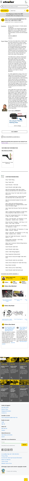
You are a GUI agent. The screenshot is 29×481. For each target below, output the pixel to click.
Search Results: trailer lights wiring (13, 187)
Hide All (23, 278)
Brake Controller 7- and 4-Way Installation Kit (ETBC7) (7, 319)
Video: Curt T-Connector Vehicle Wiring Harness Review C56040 (16, 244)
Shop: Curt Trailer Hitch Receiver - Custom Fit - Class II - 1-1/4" (16, 237)
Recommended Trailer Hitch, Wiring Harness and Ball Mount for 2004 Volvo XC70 (10, 329)
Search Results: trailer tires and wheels (14, 260)
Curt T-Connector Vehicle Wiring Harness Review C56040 (7, 300)
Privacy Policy (4, 456)
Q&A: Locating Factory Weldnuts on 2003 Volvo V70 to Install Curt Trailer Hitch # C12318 (16, 212)
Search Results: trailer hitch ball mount (14, 270)
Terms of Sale (4, 461)
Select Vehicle (4, 10)
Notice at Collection (5, 459)
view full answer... (23, 341)
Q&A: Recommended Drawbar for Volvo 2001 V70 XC (15, 200)
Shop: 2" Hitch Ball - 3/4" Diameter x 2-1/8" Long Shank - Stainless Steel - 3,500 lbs (16, 233)
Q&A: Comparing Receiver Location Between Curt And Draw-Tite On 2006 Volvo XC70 (15, 197)
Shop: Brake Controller (10, 265)
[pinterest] (5, 450)
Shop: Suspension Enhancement (12, 254)
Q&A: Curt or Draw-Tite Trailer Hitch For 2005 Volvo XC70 (15, 193)
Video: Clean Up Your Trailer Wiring (13, 267)
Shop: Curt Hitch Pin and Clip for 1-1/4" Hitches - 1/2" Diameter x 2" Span (16, 226)
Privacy (2, 445)
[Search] (3, 7)
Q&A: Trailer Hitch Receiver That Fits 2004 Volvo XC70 (16, 209)
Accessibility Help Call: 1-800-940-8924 (10, 454)
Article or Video (4, 143)
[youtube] (11, 450)
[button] (25, 296)
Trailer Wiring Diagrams (18, 319)
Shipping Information (6, 411)
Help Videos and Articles (6, 435)
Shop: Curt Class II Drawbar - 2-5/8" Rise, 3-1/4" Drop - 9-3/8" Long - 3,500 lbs (16, 223)
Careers (3, 430)
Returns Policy (4, 409)
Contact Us (4, 413)
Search (3, 436)
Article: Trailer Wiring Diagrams (12, 251)
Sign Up (3, 424)
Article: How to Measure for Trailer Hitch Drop (15, 262)
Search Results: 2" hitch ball (11, 184)
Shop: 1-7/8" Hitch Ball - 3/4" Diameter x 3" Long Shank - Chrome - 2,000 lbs (16, 230)
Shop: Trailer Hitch (9, 182)
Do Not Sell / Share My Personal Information (11, 457)
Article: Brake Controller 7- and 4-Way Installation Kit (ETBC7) (14, 240)
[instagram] (8, 450)
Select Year (13, 10)
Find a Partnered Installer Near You (9, 417)
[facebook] (2, 450)
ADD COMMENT (14, 131)
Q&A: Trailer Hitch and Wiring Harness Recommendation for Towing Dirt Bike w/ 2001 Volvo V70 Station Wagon (16, 204)
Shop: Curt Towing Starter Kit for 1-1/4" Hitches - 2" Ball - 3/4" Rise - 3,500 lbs (16, 216)
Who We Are (4, 428)
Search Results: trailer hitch (11, 246)
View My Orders (5, 407)
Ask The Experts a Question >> (12, 136)
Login (2, 422)
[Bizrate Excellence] (3, 471)
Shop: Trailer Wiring (9, 179)
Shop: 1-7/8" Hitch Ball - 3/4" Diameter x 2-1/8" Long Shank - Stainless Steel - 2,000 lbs (16, 219)
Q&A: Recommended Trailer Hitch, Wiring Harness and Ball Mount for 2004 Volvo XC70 (15, 190)
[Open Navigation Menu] (1, 1)
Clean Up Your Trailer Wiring (18, 300)
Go (27, 10)
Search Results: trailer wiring (11, 249)
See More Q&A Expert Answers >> (10, 273)
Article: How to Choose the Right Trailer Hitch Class (15, 257)
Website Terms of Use (6, 463)
